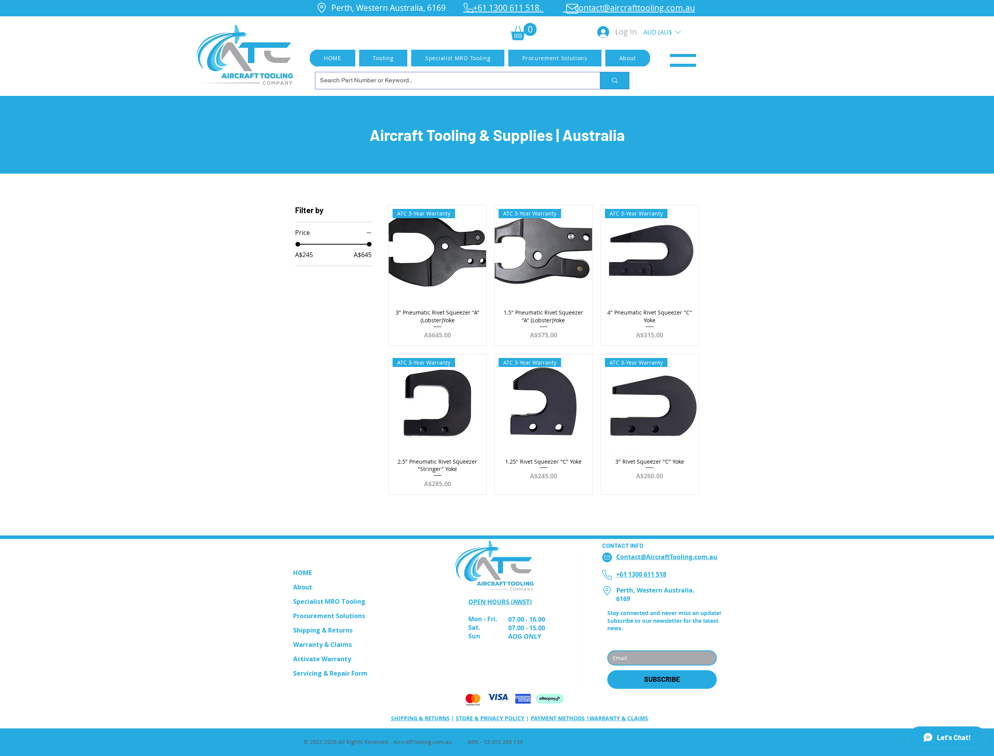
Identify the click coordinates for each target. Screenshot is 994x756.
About (302, 587)
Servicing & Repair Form (330, 673)
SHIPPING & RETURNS (420, 718)
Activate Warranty (322, 659)
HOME (302, 572)
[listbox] (662, 32)
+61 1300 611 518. (503, 7)
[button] (524, 31)
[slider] (297, 244)
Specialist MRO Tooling (329, 601)
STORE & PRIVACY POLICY (490, 718)
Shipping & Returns (323, 630)
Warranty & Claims (322, 644)
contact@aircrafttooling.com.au (629, 7)
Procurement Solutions (329, 616)
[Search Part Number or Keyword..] (614, 80)
